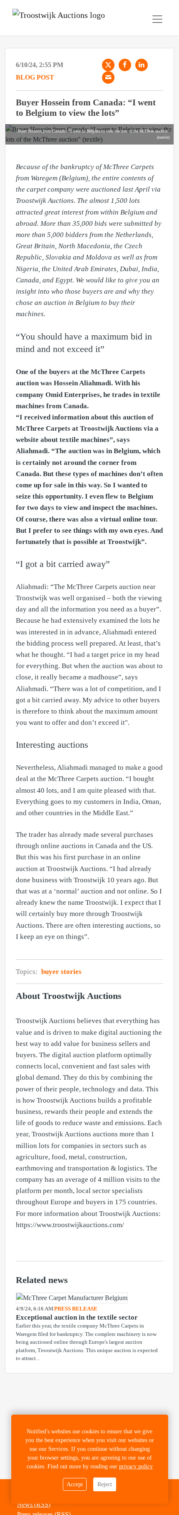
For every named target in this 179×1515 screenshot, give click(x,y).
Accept (75, 1484)
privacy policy (136, 1466)
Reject (104, 1484)
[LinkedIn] (141, 65)
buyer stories (61, 972)
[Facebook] (125, 65)
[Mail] (108, 77)
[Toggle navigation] (157, 19)
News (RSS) (33, 1504)
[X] (108, 65)
